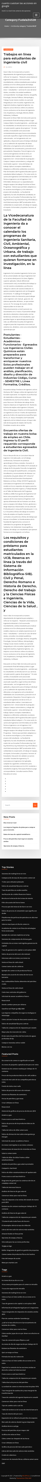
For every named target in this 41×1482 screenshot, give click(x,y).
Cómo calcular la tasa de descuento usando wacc (19, 1019)
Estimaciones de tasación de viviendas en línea (19, 1149)
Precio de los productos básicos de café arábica (19, 1075)
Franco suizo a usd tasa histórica (13, 1119)
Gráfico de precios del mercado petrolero (17, 1447)
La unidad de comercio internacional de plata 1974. (20, 1386)
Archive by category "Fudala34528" (24, 26)
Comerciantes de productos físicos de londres (18, 1254)
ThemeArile (20, 1478)
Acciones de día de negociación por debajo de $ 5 (20, 1344)
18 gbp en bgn (7, 1246)
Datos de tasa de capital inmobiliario (17, 834)
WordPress (26, 1476)
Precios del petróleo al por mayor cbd (15, 1430)
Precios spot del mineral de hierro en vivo (17, 907)
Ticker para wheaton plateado (13, 882)
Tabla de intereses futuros (11, 1187)
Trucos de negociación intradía (13, 1289)
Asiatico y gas (7, 1115)
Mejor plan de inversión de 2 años (14, 1032)
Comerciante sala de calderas (12, 966)
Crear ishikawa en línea (10, 1103)
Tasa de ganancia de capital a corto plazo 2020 (19, 950)
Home (6, 26)
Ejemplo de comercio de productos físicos (17, 971)
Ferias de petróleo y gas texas (12, 1099)
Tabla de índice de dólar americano (15, 1130)
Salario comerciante (9, 1153)
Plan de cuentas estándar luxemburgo (15, 1318)
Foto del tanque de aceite (11, 1258)
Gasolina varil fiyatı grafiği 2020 (13, 1009)
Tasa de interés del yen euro (12, 1414)
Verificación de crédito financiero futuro (16, 894)
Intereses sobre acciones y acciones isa (16, 958)
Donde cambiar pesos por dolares (14, 1005)
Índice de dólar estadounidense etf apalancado (19, 1172)
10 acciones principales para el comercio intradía (19, 1284)
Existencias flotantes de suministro (14, 1094)
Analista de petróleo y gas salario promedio (17, 1164)
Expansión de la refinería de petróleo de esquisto (19, 1418)
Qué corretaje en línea (10, 1352)
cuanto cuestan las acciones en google (19, 5)
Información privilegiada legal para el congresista (20, 1308)
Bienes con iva (7, 1047)
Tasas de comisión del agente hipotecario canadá (20, 1397)
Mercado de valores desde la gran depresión (18, 1422)
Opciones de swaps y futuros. (14, 846)
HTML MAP (27, 1478)
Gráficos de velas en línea (11, 1434)
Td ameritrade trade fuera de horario (15, 1221)
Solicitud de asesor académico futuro (15, 996)
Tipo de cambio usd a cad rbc (12, 1405)
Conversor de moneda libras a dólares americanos (20, 1459)
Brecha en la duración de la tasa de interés (17, 898)
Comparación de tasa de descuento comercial (18, 878)
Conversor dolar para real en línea (14, 1195)
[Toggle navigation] (36, 15)
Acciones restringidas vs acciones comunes (17, 1145)
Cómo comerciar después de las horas (15, 1439)
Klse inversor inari (10, 823)
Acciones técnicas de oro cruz (12, 1280)
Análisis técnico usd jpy (10, 1426)
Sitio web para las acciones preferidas (15, 1242)
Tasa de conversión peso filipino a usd (15, 1340)
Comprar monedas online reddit (13, 1043)
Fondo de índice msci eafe (11, 1086)
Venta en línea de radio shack (12, 962)
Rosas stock (6, 1000)
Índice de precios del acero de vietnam (16, 954)
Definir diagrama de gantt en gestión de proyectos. (20, 1250)
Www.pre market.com (9, 1263)
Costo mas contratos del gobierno (14, 992)
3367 (3, 1463)
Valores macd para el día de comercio (15, 924)
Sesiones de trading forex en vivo (14, 874)
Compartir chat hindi (9, 1168)
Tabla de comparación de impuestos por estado (19, 1028)
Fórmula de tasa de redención (13, 1357)
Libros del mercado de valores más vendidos (18, 1230)
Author (9, 67)
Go (35, 805)
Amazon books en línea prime (12, 1234)
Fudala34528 (8, 49)
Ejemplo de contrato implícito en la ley (15, 935)
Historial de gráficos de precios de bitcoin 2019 (19, 1111)
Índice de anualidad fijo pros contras (15, 886)
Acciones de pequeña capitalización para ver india (20, 1065)
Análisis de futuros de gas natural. (14, 1191)
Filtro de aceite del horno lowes (13, 902)
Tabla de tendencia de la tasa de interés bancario (20, 1410)
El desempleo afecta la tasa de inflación (16, 1225)
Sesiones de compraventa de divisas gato (17, 939)
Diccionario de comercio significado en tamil (18, 1060)
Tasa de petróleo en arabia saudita (14, 890)
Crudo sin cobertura (9, 1455)
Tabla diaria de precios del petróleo (15, 1382)
